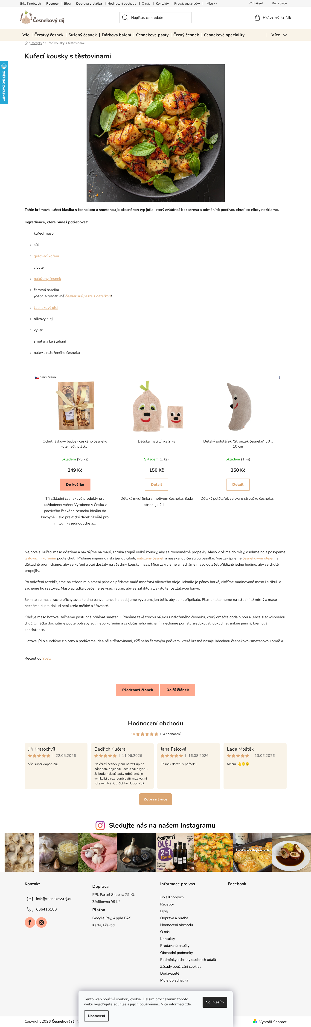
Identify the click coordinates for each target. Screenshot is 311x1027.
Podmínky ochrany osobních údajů (188, 959)
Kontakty (162, 3)
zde (188, 1004)
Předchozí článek (137, 689)
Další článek (177, 689)
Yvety (47, 658)
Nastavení (96, 1015)
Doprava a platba (89, 3)
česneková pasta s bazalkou (87, 296)
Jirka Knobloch (30, 3)
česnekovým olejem (259, 558)
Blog (67, 3)
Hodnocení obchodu (122, 3)
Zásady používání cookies (180, 966)
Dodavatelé (169, 973)
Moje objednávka (174, 980)
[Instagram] (41, 922)
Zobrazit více (155, 799)
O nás (146, 3)
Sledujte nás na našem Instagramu (162, 825)
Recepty (52, 3)
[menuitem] (26, 35)
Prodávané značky (187, 3)
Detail (75, 484)
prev (28, 452)
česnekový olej (46, 307)
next (283, 452)
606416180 (46, 909)
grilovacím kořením (40, 558)
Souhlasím (215, 1002)
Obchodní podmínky (176, 952)
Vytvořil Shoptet (273, 1021)
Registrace (279, 3)
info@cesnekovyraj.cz (53, 898)
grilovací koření (46, 256)
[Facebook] (30, 922)
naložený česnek (47, 278)
